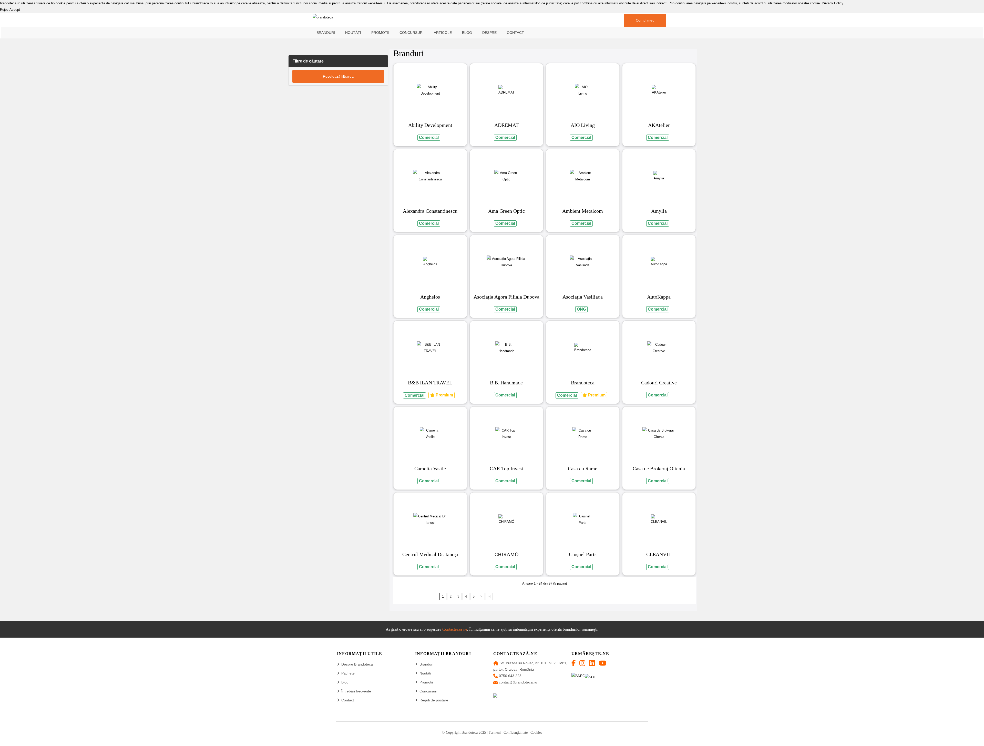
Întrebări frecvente (356, 691)
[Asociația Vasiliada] (583, 262)
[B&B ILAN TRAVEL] (430, 347)
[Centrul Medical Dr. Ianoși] (430, 519)
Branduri (426, 664)
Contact (347, 700)
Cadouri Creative (659, 382)
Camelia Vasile (430, 468)
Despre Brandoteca (357, 664)
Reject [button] (4, 10)
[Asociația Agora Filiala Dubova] (506, 262)
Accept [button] (14, 10)
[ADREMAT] (506, 90)
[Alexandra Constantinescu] (430, 176)
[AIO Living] (582, 90)
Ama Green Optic (506, 211)
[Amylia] (659, 176)
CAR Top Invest (506, 468)
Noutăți (425, 673)
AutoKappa (659, 297)
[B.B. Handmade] (506, 347)
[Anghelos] (430, 262)
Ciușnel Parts (583, 554)
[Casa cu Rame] (583, 433)
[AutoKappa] (659, 262)
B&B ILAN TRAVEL (430, 382)
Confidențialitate (516, 732)
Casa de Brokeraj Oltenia (659, 468)
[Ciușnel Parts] (583, 519)
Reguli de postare (433, 700)
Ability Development (430, 125)
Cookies (536, 732)
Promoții (426, 682)
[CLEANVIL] (659, 519)
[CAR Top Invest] (506, 433)
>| (489, 596)
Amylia (659, 211)
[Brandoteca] (582, 348)
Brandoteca (582, 382)
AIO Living (583, 125)
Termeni (495, 732)
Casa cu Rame (582, 468)
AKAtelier (659, 125)
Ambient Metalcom (582, 211)
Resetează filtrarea (338, 76)
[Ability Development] (430, 90)
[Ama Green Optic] (506, 176)
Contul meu (645, 20)
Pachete (348, 673)
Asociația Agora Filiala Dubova (506, 297)
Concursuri (428, 691)
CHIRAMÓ (506, 554)
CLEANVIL (658, 554)
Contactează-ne (454, 629)
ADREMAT (506, 125)
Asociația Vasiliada (582, 297)
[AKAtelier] (659, 90)
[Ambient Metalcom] (583, 176)
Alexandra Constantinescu (430, 211)
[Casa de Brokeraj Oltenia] (659, 433)
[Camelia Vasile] (430, 433)
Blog (344, 682)
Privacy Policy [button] (832, 3)
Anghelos (430, 297)
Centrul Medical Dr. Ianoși (430, 554)
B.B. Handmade (506, 382)
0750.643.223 (510, 676)
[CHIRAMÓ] (506, 519)
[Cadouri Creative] (658, 347)
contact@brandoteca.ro (518, 682)
